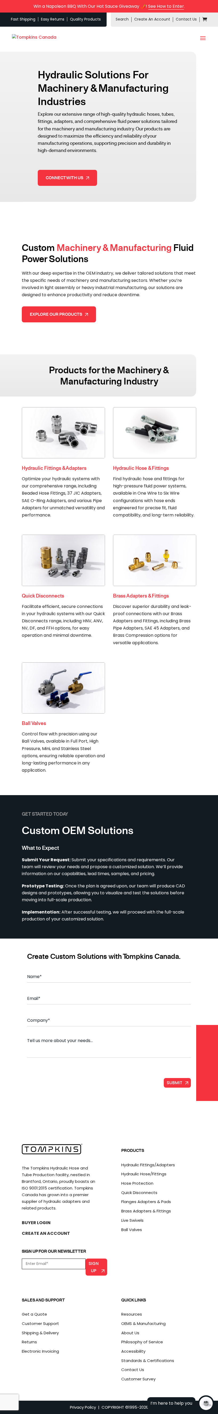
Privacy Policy (83, 1407)
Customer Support (40, 1323)
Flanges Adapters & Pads (146, 1201)
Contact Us (186, 19)
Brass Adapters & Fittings (146, 1211)
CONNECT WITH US (64, 178)
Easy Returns (52, 19)
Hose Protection (137, 1183)
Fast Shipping (23, 19)
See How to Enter (166, 6)
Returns (29, 1342)
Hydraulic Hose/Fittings (143, 1174)
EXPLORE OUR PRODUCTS (56, 314)
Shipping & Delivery (40, 1333)
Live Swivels (132, 1220)
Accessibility (133, 1351)
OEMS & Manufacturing (143, 1323)
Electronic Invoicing (40, 1351)
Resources (131, 1314)
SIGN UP (94, 1267)
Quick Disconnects (139, 1192)
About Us (130, 1333)
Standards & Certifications (147, 1360)
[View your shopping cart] (204, 20)
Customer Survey (138, 1379)
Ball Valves (131, 1229)
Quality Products (85, 19)
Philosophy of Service (142, 1342)
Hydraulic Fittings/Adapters (148, 1165)
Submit (174, 1083)
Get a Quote (34, 1314)
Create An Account (152, 19)
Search (122, 19)
